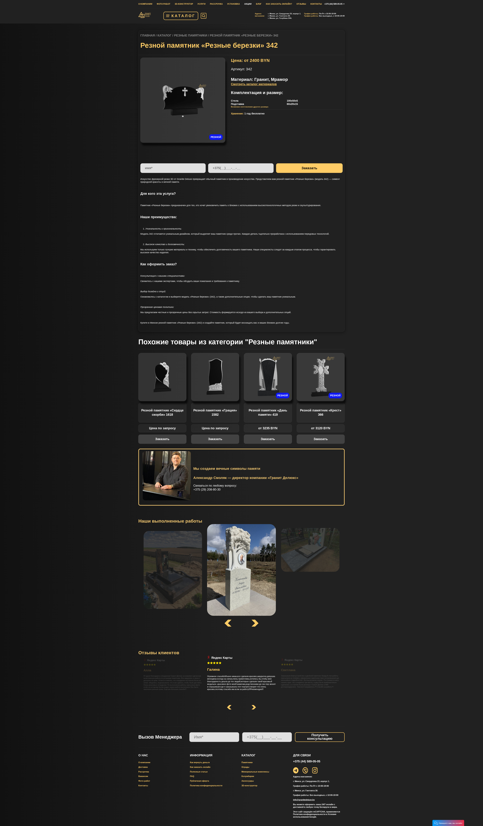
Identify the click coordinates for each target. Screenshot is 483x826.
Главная (147, 35)
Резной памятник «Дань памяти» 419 (268, 412)
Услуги (201, 4)
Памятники (247, 762)
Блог (258, 4)
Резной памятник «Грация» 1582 (215, 412)
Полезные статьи (199, 772)
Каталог (183, 16)
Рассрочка (216, 4)
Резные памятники (190, 35)
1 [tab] (183, 116)
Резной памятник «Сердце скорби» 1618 (162, 412)
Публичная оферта (199, 781)
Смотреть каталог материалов (254, 84)
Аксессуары (248, 781)
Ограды (245, 767)
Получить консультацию (319, 736)
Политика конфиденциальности (206, 786)
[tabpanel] (183, 100)
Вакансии (143, 776)
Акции (248, 4)
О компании (145, 4)
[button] (229, 707)
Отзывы (301, 4)
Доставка (143, 767)
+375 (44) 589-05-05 (333, 4)
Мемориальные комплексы (255, 772)
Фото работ (163, 4)
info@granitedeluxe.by (304, 800)
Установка (233, 4)
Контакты (316, 4)
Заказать (162, 439)
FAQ (192, 776)
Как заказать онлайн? (279, 4)
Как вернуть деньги (200, 762)
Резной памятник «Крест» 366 (320, 412)
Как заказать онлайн (200, 767)
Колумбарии (248, 776)
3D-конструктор (184, 4)
